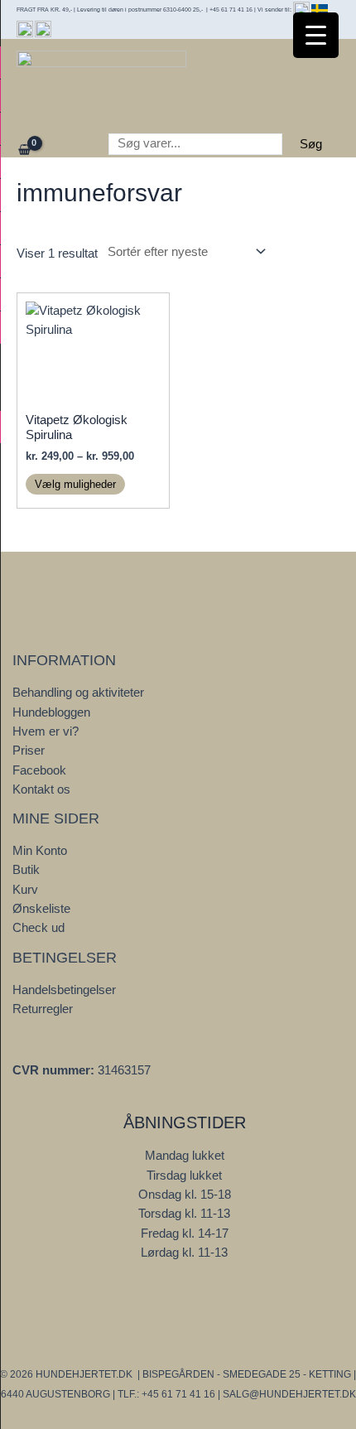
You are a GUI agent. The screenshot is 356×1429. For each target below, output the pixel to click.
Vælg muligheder (75, 484)
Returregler (42, 1009)
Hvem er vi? (45, 731)
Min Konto (39, 850)
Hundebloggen (51, 712)
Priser (28, 750)
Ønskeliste (41, 908)
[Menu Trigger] (316, 35)
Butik (26, 869)
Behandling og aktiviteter (78, 692)
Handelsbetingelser (64, 990)
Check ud (38, 927)
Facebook (39, 770)
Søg (311, 144)
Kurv (25, 889)
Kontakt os (41, 789)
